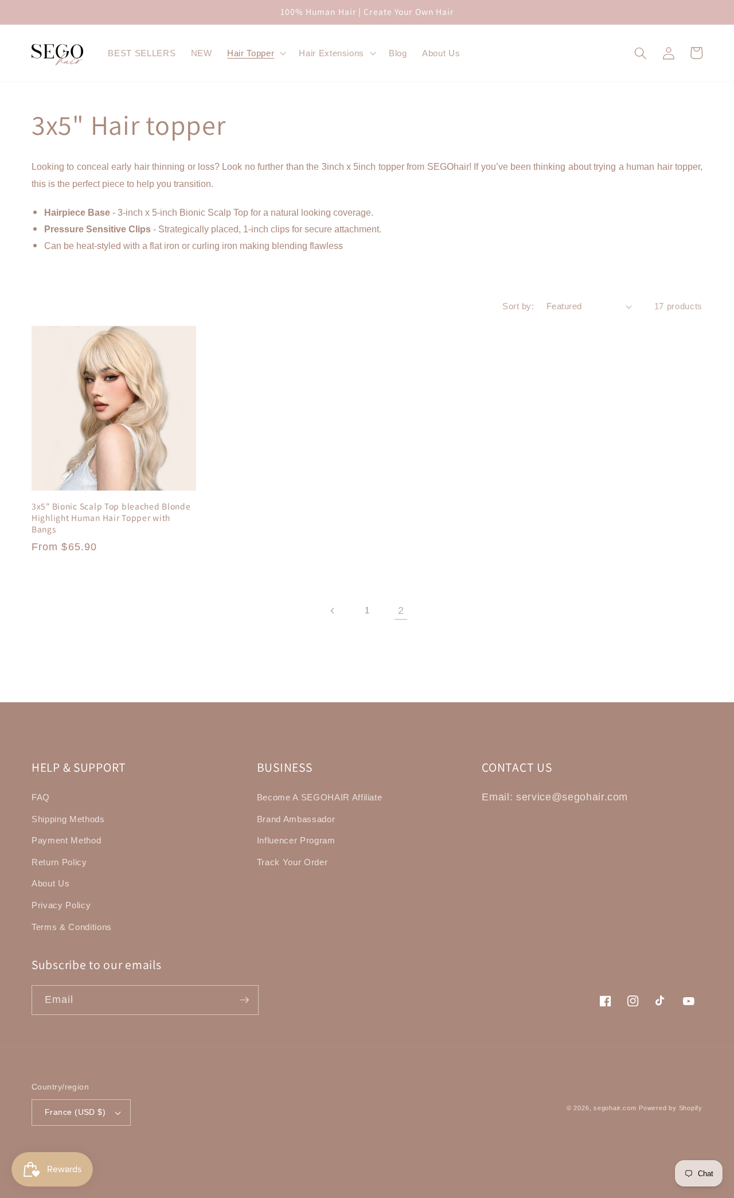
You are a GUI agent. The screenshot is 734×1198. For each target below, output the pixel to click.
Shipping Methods (68, 819)
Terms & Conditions (72, 927)
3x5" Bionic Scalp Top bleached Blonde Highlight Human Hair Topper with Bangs (111, 518)
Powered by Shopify (670, 1107)
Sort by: (518, 306)
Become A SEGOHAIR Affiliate (319, 797)
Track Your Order (292, 862)
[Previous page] (332, 610)
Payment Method (66, 840)
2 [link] (401, 610)
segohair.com (615, 1107)
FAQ (41, 797)
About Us (50, 883)
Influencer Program (296, 840)
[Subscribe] (244, 1000)
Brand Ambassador (296, 819)
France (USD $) (75, 1112)
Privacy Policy (61, 905)
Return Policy (59, 862)
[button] (255, 53)
